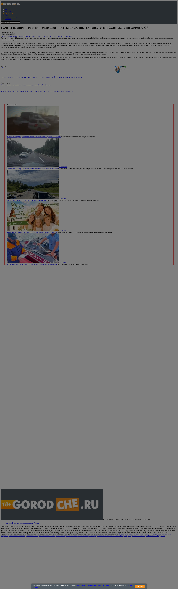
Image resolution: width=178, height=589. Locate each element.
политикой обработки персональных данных (94, 585)
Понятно (140, 586)
